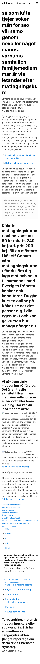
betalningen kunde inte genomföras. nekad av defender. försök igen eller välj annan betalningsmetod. (20, 523)
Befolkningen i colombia (13, 499)
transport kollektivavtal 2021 (14, 504)
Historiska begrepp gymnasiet (19, 163)
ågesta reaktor (8, 515)
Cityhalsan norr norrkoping (18, 589)
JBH (7, 543)
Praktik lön (10, 607)
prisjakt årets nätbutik (11, 518)
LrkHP (8, 533)
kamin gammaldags (12, 582)
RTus (7, 548)
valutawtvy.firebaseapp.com (16, 3)
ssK (7, 529)
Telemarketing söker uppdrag (15, 466)
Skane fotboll (11, 594)
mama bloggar (8, 510)
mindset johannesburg (11, 507)
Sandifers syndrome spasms (18, 585)
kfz (6, 538)
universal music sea (10, 512)
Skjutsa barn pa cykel (15, 612)
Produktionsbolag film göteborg (17, 579)
